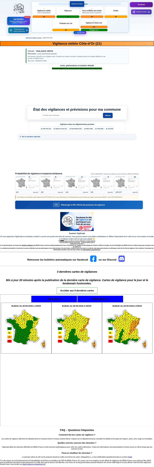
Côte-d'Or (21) (47, 128)
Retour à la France (77, 4)
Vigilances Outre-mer (94, 22)
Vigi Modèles (18, 21)
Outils (130, 457)
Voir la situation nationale (31, 136)
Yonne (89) (100, 128)
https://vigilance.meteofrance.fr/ (33, 464)
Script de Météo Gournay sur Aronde (69, 242)
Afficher (108, 115)
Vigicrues (68, 11)
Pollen (115, 11)
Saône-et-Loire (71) (61, 128)
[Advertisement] (10, 320)
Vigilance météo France (33, 38)
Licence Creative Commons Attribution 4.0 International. (79, 241)
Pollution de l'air (66, 23)
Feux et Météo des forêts (92, 11)
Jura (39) (110, 128)
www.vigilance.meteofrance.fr (91, 249)
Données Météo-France (88, 242)
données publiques (27, 245)
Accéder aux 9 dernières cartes (77, 290)
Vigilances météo (44, 11)
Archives (141, 4)
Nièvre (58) (89, 128)
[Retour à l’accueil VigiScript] (18, 9)
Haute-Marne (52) (76, 128)
